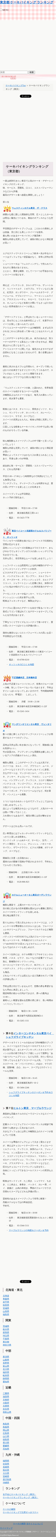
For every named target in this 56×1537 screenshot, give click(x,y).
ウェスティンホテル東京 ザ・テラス (29, 208)
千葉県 (6, 1339)
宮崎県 (6, 1476)
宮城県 (6, 1308)
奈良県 (6, 1409)
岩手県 (6, 1302)
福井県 (6, 1372)
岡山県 (6, 1430)
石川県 (6, 1369)
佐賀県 (6, 1464)
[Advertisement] (28, 41)
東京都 (6, 1342)
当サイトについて (34, 1524)
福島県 (6, 1314)
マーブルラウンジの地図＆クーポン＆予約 (29, 1230)
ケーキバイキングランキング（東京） (20, 1497)
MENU (6, 10)
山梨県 (6, 1360)
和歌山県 (7, 1412)
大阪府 (6, 1403)
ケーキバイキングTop (16, 85)
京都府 (6, 1400)
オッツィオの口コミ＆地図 (21, 664)
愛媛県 (6, 1446)
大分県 (6, 1473)
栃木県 (6, 1329)
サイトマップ (6, 1528)
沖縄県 (6, 1483)
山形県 (6, 1311)
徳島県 (6, 1439)
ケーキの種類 (9, 1509)
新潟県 (6, 1357)
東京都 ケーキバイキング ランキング (26, 2)
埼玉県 (6, 1336)
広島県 (6, 1433)
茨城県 (6, 1326)
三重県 (6, 1393)
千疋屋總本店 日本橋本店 (24, 677)
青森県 (6, 1299)
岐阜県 (6, 1375)
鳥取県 (6, 1424)
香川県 (6, 1443)
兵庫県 (6, 1406)
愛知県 (6, 1382)
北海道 (6, 1296)
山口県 (6, 1436)
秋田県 (6, 1305)
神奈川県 (7, 1345)
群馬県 (6, 1332)
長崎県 (6, 1467)
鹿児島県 (7, 1479)
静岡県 (6, 1378)
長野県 (6, 1363)
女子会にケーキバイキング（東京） (19, 1494)
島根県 (6, 1427)
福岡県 (6, 1461)
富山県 (6, 1366)
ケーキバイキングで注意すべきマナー (20, 1512)
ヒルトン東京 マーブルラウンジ (32, 1108)
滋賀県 (6, 1396)
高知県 (6, 1449)
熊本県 (6, 1470)
